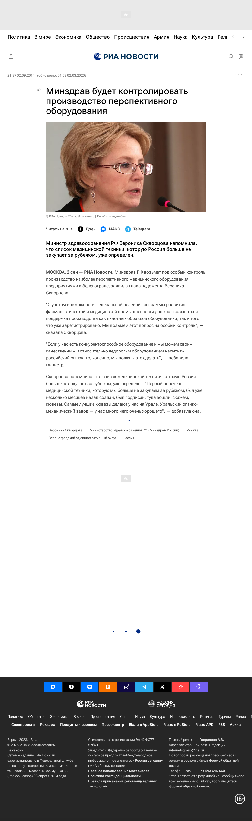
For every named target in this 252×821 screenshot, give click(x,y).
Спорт (125, 716)
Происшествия (102, 716)
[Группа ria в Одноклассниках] (108, 687)
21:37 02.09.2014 (21, 75)
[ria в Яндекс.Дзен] (71, 687)
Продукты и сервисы (78, 724)
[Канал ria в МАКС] (53, 687)
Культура (157, 716)
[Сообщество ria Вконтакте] (89, 687)
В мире (79, 716)
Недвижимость (182, 716)
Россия (129, 438)
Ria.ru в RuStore (176, 724)
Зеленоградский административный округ (82, 438)
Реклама (47, 724)
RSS (221, 724)
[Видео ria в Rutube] (126, 687)
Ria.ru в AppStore (143, 724)
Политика (15, 716)
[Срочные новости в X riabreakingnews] (180, 687)
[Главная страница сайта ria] (126, 56)
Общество (36, 716)
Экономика (59, 716)
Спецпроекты (23, 724)
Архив (235, 724)
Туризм (225, 716)
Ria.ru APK (204, 724)
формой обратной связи (189, 786)
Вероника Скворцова (66, 430)
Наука (140, 716)
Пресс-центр (113, 724)
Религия (207, 716)
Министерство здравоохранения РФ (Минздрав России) (134, 430)
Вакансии (15, 750)
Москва (192, 430)
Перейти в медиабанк (112, 216)
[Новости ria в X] (162, 687)
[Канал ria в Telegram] (144, 687)
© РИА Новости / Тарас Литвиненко (70, 216)
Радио (241, 716)
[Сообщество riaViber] (199, 687)
